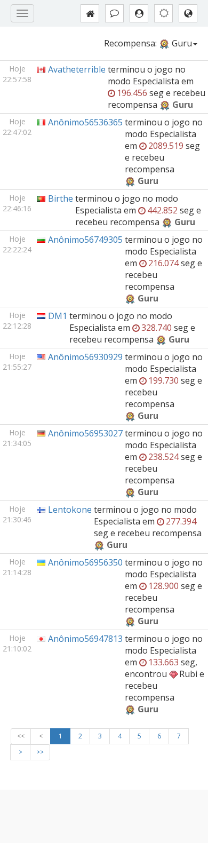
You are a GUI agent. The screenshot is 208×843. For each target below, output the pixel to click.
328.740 (156, 327)
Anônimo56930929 (85, 357)
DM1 (57, 316)
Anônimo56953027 (85, 433)
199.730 (163, 380)
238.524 (163, 457)
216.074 (163, 263)
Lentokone (70, 509)
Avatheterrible (77, 69)
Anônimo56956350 (85, 562)
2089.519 (165, 146)
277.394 (181, 521)
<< (21, 736)
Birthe (60, 198)
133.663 (163, 662)
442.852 (162, 210)
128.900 (163, 586)
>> (40, 752)
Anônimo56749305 (85, 239)
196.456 (132, 93)
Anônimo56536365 (85, 122)
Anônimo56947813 (85, 639)
